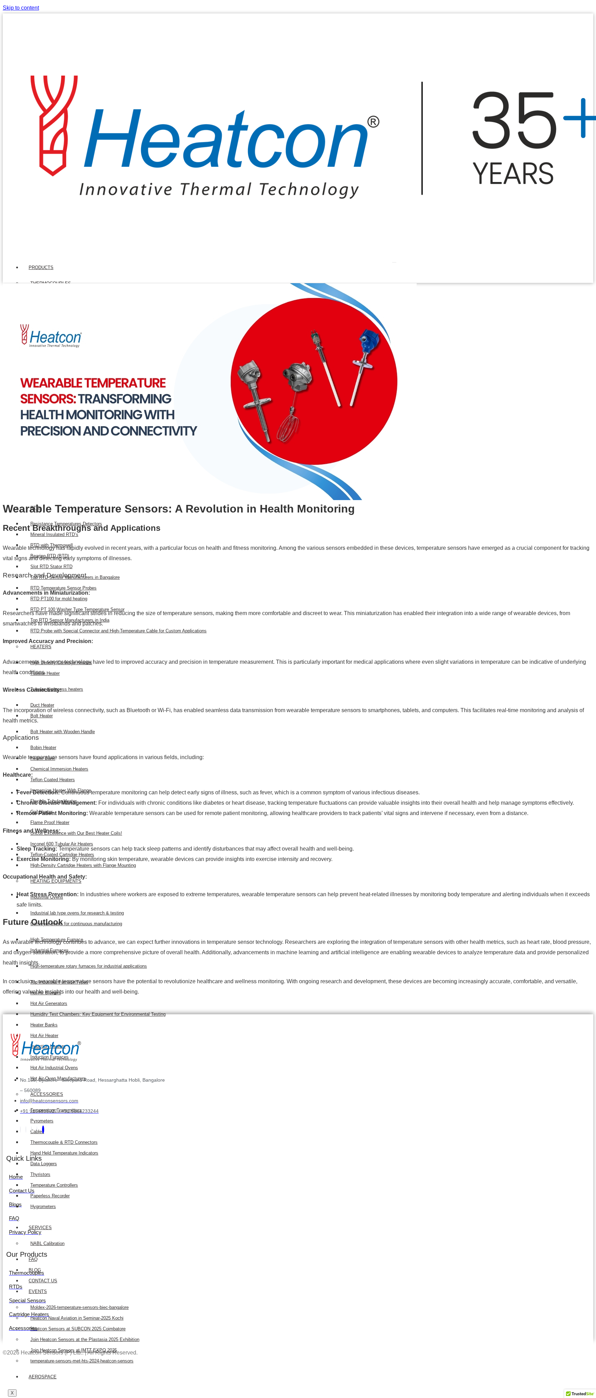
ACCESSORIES (46, 1094)
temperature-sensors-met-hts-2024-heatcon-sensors (81, 1360)
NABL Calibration (47, 1243)
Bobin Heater (43, 747)
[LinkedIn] (31, 1129)
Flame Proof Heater (49, 822)
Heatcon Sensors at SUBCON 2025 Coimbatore (78, 1328)
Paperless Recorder (50, 1195)
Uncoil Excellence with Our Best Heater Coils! (76, 833)
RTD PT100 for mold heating (58, 598)
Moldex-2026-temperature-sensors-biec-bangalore (79, 1307)
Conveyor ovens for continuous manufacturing (76, 923)
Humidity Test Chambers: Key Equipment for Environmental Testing (98, 1014)
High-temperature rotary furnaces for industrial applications (88, 966)
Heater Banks (44, 1024)
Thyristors (40, 1174)
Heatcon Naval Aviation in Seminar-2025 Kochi (76, 1318)
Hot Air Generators (48, 1003)
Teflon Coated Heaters (52, 779)
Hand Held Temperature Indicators (64, 1153)
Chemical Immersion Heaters (59, 769)
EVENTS (38, 1291)
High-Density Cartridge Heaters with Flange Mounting (83, 865)
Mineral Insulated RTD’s (54, 534)
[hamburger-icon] (394, 262)
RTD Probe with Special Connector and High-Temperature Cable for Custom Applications (118, 630)
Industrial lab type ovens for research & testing (77, 913)
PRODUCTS (41, 267)
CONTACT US (43, 1280)
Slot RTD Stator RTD (51, 566)
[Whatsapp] (43, 1129)
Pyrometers (41, 1120)
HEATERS (40, 646)
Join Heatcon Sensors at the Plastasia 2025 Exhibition (84, 1339)
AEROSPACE (43, 1376)
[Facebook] (20, 1129)
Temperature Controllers (54, 1185)
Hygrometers (43, 1206)
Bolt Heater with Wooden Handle (62, 731)
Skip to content (21, 8)
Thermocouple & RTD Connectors (64, 1142)
